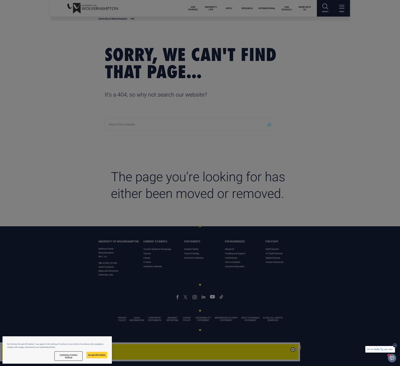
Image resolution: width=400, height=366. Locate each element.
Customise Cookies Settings (69, 356)
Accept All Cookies (96, 354)
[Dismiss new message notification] (395, 345)
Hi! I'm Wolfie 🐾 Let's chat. (380, 349)
